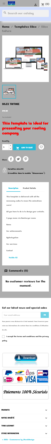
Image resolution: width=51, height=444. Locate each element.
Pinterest (25, 159)
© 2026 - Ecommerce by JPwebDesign (18, 439)
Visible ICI (13, 257)
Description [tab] (13, 188)
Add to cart (24, 148)
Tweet (18, 159)
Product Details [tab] (29, 188)
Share (11, 159)
